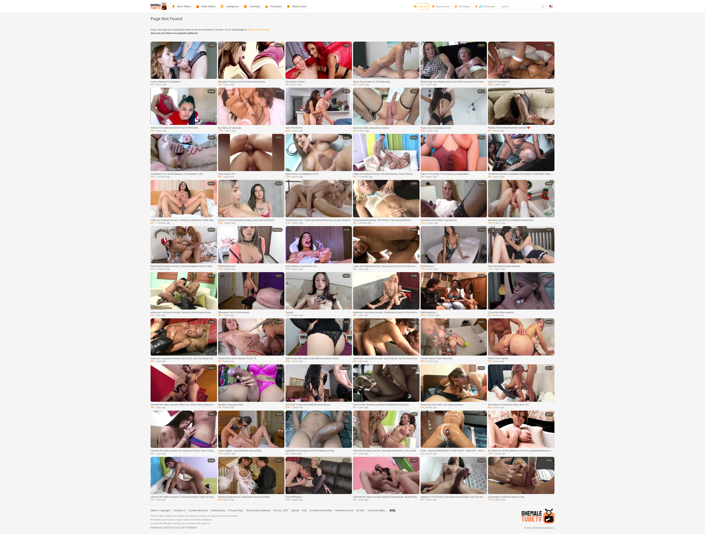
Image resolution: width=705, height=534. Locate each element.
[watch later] (154, 45)
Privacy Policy (235, 510)
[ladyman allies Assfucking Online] (386, 110)
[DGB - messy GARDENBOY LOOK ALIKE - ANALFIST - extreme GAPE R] (454, 433)
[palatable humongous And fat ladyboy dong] (318, 433)
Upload (295, 510)
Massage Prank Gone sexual (233, 312)
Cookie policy (218, 510)
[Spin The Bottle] (318, 110)
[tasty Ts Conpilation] (521, 64)
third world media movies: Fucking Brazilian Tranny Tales (181, 266)
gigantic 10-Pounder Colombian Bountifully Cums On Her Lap (452, 497)
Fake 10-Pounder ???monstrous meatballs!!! (445, 174)
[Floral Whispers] (318, 479)
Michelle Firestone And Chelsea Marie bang (241, 82)
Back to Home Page (258, 29)
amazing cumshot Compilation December (511, 220)
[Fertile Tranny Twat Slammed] (454, 340)
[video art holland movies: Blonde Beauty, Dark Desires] (386, 156)
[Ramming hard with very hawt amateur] (454, 386)
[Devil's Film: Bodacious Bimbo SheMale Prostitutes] (386, 386)
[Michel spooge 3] (251, 248)
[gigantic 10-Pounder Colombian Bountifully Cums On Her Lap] (454, 479)
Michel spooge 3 (227, 266)
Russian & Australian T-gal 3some (439, 220)
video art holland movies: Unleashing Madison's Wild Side (182, 220)
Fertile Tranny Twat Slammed (436, 358)
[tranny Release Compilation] (184, 64)
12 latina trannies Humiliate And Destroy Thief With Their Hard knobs (520, 174)
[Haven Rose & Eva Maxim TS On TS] (251, 340)
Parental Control (344, 510)
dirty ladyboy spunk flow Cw (301, 266)
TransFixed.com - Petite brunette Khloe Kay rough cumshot (317, 220)
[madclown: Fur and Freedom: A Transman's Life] (184, 156)
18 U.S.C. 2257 (280, 510)
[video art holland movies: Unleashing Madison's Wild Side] (184, 202)
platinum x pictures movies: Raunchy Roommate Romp (181, 312)
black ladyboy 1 (429, 312)
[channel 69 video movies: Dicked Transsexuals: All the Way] (386, 479)
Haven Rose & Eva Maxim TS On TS (237, 358)
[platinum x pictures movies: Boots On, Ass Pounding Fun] (184, 340)
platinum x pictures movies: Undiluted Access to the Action (385, 312)
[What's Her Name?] (521, 340)
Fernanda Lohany (295, 82)
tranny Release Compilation (166, 82)
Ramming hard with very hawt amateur (442, 404)
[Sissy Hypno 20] (251, 156)
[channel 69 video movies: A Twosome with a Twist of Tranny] (184, 479)
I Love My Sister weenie (501, 312)
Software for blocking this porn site (168, 527)
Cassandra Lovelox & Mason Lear (506, 497)
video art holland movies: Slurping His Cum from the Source (385, 266)
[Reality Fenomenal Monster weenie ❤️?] (521, 110)
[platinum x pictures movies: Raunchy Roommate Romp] (184, 294)
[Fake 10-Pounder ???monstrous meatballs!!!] (454, 156)
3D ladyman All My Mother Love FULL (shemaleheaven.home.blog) (520, 450)
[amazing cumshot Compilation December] (521, 202)
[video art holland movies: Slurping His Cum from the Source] (386, 248)
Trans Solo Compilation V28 (436, 128)
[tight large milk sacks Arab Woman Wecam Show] (318, 340)
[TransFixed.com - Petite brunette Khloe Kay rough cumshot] (318, 202)
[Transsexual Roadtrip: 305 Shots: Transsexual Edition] (386, 202)
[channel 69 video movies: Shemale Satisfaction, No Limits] (386, 433)
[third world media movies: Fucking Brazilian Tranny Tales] (184, 248)
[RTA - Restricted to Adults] (392, 510)
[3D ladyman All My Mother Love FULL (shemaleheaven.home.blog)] (521, 433)
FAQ (304, 510)
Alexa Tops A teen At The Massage (371, 82)
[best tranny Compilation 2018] (318, 156)
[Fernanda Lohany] (318, 64)
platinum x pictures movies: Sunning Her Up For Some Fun (385, 358)
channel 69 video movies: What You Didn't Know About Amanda (183, 404)
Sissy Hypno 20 (226, 174)
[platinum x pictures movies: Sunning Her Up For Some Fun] (386, 340)
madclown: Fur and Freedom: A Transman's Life (177, 174)
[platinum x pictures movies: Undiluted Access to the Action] (386, 294)
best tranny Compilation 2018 (302, 174)
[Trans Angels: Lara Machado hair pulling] (251, 433)
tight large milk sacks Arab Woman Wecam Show (312, 358)
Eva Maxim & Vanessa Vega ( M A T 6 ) (508, 404)
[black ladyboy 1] (454, 294)
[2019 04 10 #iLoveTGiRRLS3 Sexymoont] (318, 386)
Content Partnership (321, 510)
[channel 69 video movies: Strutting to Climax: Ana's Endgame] (184, 433)
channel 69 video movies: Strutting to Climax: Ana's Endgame (182, 450)
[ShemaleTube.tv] (159, 6)
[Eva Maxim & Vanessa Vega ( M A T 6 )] (521, 386)
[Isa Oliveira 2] (454, 248)
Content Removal (197, 510)
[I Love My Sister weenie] (521, 294)
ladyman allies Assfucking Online (371, 128)
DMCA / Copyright (160, 510)
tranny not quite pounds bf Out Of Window (174, 128)
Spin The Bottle (293, 128)
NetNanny (192, 527)
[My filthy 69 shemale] (251, 110)
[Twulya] (318, 294)
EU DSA (360, 510)
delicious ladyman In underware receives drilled (244, 497)
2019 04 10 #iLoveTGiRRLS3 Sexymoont (307, 404)
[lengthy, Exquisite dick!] (251, 386)
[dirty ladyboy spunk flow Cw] (318, 248)
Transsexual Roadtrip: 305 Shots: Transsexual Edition (382, 220)
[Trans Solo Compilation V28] (454, 110)
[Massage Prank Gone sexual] (251, 294)
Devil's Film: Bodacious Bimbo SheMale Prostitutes (381, 404)
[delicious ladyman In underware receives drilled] (251, 479)
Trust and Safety (376, 510)
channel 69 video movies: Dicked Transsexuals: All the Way (385, 497)
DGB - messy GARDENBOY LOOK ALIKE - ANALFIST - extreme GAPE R (452, 450)
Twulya (289, 312)
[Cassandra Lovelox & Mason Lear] (521, 479)
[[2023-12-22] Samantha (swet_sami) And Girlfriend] (251, 202)
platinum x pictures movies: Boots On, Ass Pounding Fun (182, 358)
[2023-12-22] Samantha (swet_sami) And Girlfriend (246, 220)
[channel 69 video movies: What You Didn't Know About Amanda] (184, 386)
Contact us (179, 510)
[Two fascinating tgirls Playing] (521, 248)
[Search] (542, 6)
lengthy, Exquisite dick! (230, 404)
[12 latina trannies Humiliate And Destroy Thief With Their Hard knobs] (521, 156)
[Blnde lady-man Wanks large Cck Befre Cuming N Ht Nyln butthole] (454, 64)
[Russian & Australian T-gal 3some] (454, 202)
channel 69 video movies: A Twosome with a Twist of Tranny (183, 497)
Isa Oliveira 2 (428, 266)
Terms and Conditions (258, 510)
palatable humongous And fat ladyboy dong (309, 450)
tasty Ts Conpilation (498, 82)
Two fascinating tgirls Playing (504, 266)
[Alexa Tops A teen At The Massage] (386, 64)
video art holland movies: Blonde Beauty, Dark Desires (383, 174)
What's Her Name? (498, 358)
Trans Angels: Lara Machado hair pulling (240, 450)
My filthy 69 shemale (229, 128)
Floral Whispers (293, 497)
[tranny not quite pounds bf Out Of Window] (184, 110)
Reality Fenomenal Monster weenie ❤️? (509, 128)
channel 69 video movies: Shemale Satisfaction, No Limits (384, 450)
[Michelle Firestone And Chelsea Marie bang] (251, 64)
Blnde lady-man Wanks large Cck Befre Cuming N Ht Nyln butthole (453, 82)
